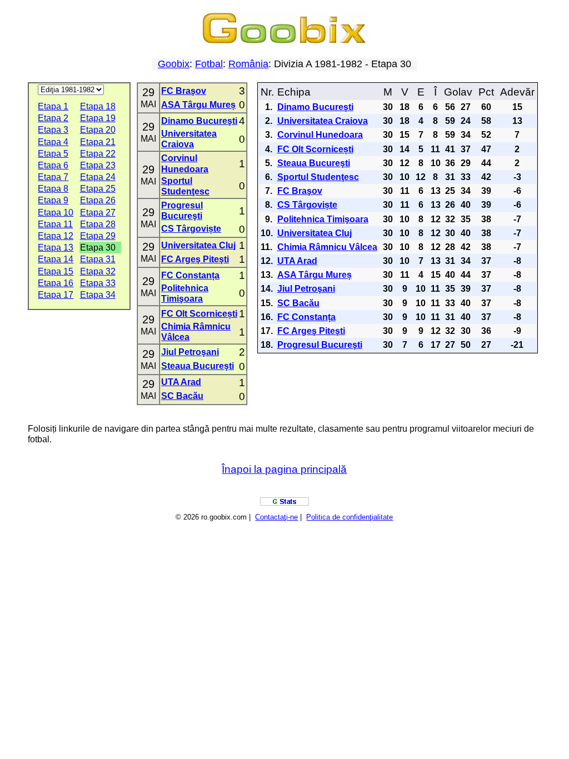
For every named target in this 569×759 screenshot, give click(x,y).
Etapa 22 (98, 153)
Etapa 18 (98, 106)
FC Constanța (190, 275)
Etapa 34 (98, 294)
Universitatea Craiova (322, 121)
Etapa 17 (55, 294)
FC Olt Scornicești (199, 313)
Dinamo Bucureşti (199, 121)
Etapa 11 (55, 224)
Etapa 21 (98, 142)
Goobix (173, 63)
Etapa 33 (98, 283)
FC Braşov (183, 91)
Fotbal (209, 63)
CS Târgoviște (191, 228)
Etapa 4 (53, 142)
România (248, 63)
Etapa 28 (98, 224)
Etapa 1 (53, 106)
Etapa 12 (55, 236)
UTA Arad (181, 382)
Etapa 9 (53, 200)
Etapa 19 (98, 118)
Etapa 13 (55, 247)
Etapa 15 (55, 271)
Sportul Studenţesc (318, 177)
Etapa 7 (53, 177)
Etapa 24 (98, 177)
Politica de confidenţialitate (349, 517)
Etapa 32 (98, 271)
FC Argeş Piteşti (195, 259)
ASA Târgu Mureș (198, 104)
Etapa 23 (98, 165)
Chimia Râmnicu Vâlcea (327, 247)
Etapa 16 (55, 283)
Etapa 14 (55, 259)
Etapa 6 (53, 165)
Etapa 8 (53, 188)
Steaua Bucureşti (197, 366)
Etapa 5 (53, 153)
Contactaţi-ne (276, 517)
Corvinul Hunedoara (320, 134)
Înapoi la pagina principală (284, 469)
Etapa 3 (53, 129)
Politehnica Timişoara (322, 219)
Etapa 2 (53, 118)
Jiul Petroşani (190, 352)
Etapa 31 (98, 259)
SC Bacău (182, 396)
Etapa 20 (98, 129)
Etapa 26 (98, 200)
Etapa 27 (98, 212)
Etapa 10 (55, 212)
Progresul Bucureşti (319, 344)
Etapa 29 (98, 236)
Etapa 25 (98, 188)
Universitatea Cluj (198, 245)
